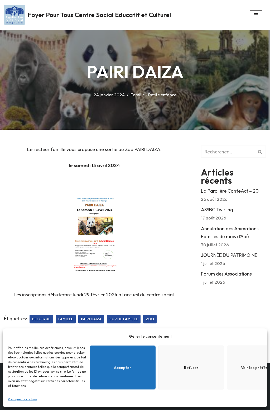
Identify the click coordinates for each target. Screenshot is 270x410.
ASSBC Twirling (217, 210)
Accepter (122, 367)
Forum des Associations (226, 274)
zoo (150, 319)
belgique (41, 319)
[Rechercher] (260, 152)
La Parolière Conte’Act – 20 (230, 191)
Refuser (191, 367)
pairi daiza (91, 319)
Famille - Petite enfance (153, 94)
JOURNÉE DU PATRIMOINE (229, 255)
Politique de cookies (22, 399)
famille (65, 319)
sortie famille (123, 319)
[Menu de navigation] (256, 14)
